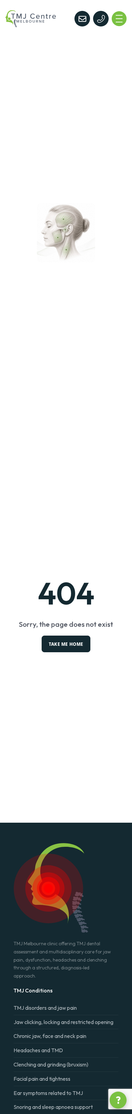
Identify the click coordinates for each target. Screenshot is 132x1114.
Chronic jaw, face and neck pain (50, 1036)
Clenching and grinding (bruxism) (51, 1064)
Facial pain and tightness (42, 1078)
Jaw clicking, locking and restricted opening (63, 1022)
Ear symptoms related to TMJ (48, 1093)
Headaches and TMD (38, 1050)
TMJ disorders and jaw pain (45, 1007)
